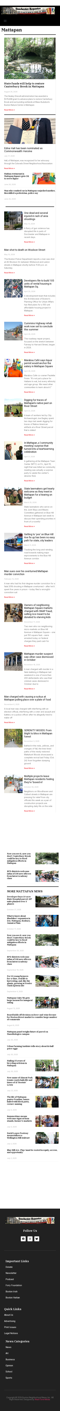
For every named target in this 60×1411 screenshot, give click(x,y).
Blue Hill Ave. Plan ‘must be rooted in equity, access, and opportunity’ (32, 1151)
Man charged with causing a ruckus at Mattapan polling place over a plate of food (27, 698)
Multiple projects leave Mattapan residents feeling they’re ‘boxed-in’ (39, 779)
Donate (9, 1267)
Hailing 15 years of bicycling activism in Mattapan (17, 1063)
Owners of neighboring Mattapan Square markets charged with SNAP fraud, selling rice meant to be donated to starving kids (38, 611)
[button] (5, 20)
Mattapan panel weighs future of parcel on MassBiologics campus (27, 1032)
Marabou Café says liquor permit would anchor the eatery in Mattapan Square (38, 363)
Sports (9, 1377)
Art (7, 1353)
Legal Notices (11, 1333)
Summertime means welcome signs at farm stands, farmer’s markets (19, 1118)
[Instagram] (29, 1238)
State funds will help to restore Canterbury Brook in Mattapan (24, 85)
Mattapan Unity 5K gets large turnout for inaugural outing (20, 1000)
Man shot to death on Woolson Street (24, 249)
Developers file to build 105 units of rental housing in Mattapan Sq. (39, 283)
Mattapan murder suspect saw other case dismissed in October (38, 656)
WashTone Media (42, 1399)
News (8, 1347)
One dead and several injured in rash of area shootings (36, 215)
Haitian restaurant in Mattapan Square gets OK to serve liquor (16, 176)
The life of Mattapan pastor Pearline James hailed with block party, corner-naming (18, 1100)
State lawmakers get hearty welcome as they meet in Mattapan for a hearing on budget (39, 493)
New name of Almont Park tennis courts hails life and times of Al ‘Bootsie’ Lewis (20, 1081)
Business (10, 1359)
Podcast (10, 1279)
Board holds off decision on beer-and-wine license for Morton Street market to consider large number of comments (32, 1017)
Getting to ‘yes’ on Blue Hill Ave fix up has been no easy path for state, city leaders (39, 537)
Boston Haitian (13, 1297)
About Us (8, 1315)
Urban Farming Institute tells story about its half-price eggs (30, 1047)
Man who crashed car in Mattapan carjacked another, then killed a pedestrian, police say (29, 191)
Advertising (9, 1321)
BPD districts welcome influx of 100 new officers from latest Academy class (19, 875)
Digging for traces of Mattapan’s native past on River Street (38, 402)
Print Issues (10, 1327)
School (9, 1371)
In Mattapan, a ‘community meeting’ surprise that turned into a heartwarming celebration (39, 447)
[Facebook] (23, 1238)
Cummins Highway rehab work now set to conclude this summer (38, 326)
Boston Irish (11, 1291)
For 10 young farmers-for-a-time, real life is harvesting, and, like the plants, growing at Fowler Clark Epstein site (19, 981)
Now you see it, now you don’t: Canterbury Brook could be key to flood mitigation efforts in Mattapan (19, 858)
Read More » (9, 110)
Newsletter (11, 1273)
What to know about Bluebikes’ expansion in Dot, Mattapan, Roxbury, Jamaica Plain (18, 919)
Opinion (9, 1365)
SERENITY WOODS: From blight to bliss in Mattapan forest (38, 733)
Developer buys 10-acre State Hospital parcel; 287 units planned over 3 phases (19, 900)
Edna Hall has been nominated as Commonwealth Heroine (23, 150)
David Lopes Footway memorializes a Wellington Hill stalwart (18, 1135)
